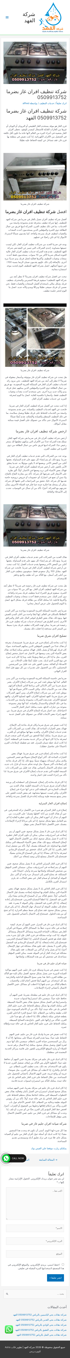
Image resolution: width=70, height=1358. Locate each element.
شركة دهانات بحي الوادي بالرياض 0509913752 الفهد (41, 1325)
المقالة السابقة (48, 1159)
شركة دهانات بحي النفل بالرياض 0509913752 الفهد (41, 1334)
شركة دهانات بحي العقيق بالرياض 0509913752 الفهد (41, 1330)
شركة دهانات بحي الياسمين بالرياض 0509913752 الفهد (40, 1314)
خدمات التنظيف (46, 103)
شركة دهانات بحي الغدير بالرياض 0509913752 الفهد (41, 1319)
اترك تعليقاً (61, 103)
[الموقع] (35, 1254)
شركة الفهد (29, 17)
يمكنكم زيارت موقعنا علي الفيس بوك (49, 1148)
